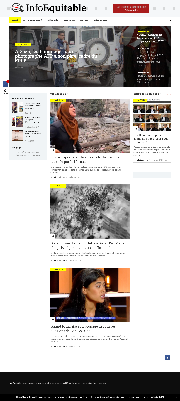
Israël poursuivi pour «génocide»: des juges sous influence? (150, 139)
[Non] (176, 397)
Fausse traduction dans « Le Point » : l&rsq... (33, 133)
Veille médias (23, 46)
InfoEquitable (15, 383)
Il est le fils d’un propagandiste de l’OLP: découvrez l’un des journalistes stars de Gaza (58, 56)
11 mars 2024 (73, 260)
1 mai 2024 (72, 177)
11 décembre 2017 (32, 127)
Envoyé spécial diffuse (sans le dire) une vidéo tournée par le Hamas (88, 159)
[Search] (169, 20)
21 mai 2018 (29, 141)
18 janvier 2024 (156, 160)
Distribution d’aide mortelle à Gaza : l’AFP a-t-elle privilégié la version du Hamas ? (87, 245)
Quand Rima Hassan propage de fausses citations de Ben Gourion (83, 328)
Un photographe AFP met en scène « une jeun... (33, 105)
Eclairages (140, 100)
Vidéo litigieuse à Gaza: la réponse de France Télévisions (150, 79)
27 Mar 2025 (19, 68)
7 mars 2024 (72, 346)
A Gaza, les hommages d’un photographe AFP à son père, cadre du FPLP (150, 38)
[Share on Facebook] (167, 359)
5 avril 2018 (29, 113)
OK (161, 397)
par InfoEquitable (140, 160)
